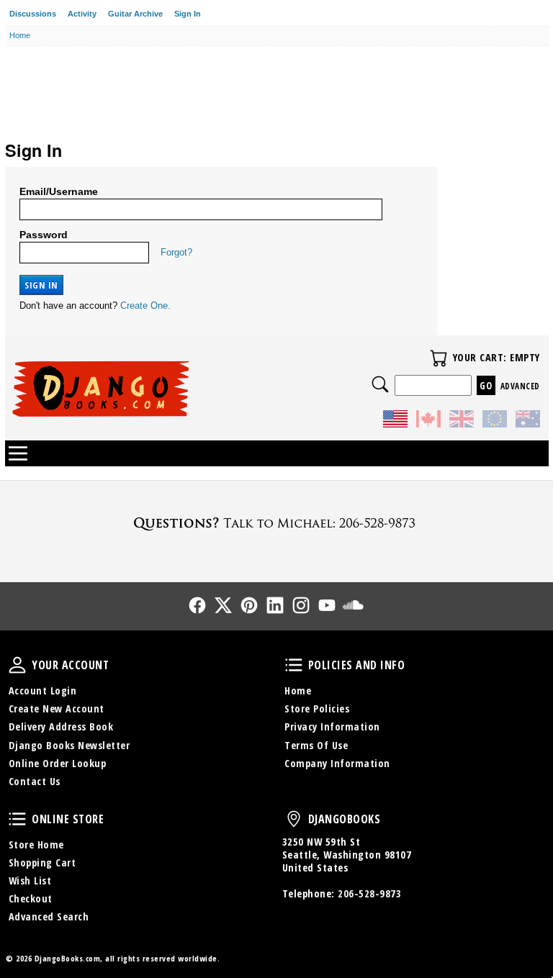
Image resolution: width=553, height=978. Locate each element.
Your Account (17, 664)
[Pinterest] (249, 605)
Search (380, 384)
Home (297, 690)
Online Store (17, 818)
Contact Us (34, 781)
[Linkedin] (275, 605)
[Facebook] (197, 605)
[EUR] (494, 421)
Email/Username (58, 191)
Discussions (32, 13)
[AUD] (528, 421)
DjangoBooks (293, 818)
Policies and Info (293, 664)
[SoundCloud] (352, 605)
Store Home (36, 844)
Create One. (145, 305)
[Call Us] (276, 523)
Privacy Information (332, 726)
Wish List (30, 880)
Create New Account (56, 708)
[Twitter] (223, 605)
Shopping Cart (42, 862)
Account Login (43, 690)
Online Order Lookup (58, 763)
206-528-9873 (369, 893)
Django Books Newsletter (69, 745)
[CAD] (428, 421)
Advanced (520, 386)
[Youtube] (326, 605)
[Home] (144, 388)
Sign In (187, 13)
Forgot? (176, 252)
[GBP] (461, 421)
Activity (82, 13)
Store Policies (316, 708)
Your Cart (438, 358)
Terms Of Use (316, 745)
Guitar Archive (135, 13)
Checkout (31, 898)
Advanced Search (49, 916)
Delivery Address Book (61, 726)
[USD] (395, 421)
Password (43, 234)
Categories (18, 453)
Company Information (337, 763)
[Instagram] (301, 605)
